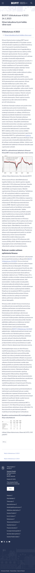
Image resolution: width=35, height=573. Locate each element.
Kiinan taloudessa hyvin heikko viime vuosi (18, 35)
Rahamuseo (10, 519)
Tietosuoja (10, 501)
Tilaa (10, 488)
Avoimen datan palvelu (13, 533)
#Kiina (4, 442)
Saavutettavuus (11, 504)
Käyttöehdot (10, 498)
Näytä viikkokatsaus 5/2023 (12, 458)
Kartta (8, 468)
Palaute (9, 495)
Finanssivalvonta (11, 528)
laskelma (28, 135)
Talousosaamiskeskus (12, 522)
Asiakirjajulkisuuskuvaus (13, 507)
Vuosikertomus (11, 525)
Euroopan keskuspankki (13, 531)
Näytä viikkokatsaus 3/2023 (12, 453)
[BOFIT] (19, 3)
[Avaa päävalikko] (4, 3)
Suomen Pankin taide (12, 536)
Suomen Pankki (11, 513)
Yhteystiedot (10, 466)
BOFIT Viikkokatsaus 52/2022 (22, 329)
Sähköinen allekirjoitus (13, 510)
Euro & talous (10, 516)
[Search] (31, 3)
